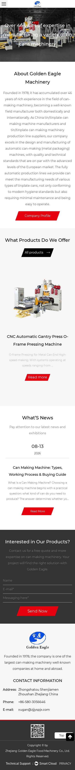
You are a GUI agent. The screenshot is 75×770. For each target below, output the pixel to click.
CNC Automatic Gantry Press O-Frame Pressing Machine (37, 340)
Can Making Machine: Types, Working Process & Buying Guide (37, 471)
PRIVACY (65, 763)
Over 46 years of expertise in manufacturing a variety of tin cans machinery (37, 35)
